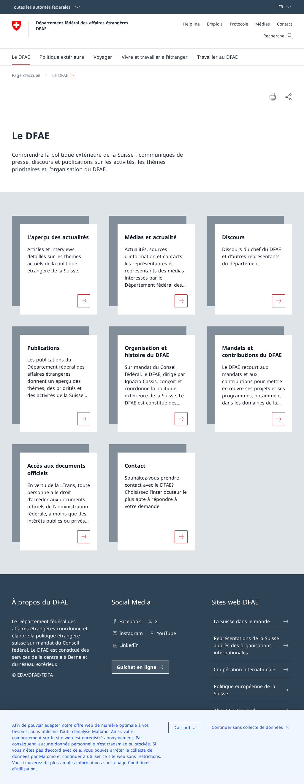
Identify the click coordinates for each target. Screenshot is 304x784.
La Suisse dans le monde (242, 621)
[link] (54, 265)
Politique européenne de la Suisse (244, 690)
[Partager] (288, 97)
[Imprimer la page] (272, 96)
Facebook (130, 621)
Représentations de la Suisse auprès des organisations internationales (246, 645)
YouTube (166, 633)
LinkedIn (129, 645)
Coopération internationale (244, 669)
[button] (21, 57)
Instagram (131, 633)
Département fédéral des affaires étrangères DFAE (83, 25)
